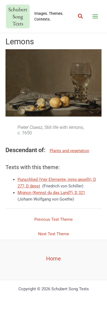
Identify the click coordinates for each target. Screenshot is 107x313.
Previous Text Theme (53, 219)
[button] (80, 16)
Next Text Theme (53, 233)
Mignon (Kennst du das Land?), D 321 (51, 192)
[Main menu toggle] (95, 16)
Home (53, 258)
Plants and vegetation (69, 150)
